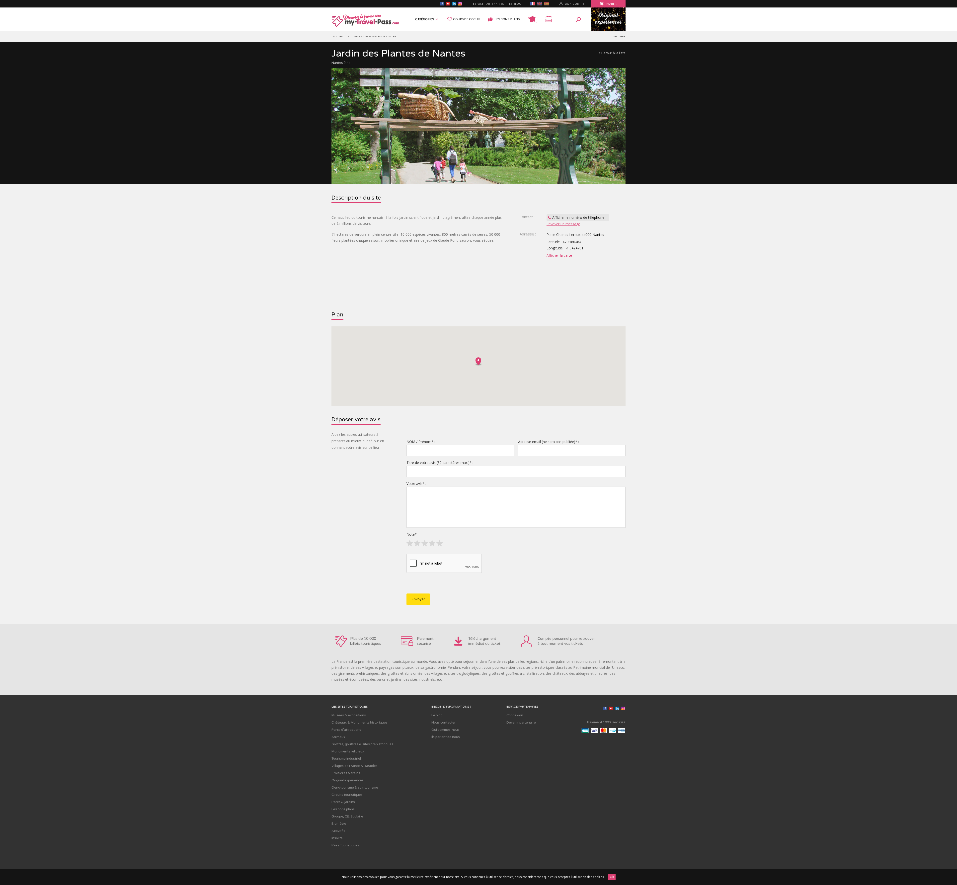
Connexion (514, 715)
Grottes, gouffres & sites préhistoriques (362, 744)
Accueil (338, 36)
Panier (611, 3)
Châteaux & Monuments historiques (359, 723)
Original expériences (347, 780)
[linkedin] (454, 4)
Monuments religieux (347, 751)
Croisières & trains (345, 773)
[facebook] (442, 4)
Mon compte (574, 3)
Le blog (515, 3)
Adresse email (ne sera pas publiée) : (548, 441)
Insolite (337, 838)
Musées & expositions (348, 715)
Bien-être (338, 824)
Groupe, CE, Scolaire (347, 816)
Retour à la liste (613, 53)
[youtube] (448, 4)
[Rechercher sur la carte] (532, 19)
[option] (478, 126)
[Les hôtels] (549, 19)
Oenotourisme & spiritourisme (354, 788)
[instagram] (460, 4)
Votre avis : (416, 483)
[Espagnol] (546, 3)
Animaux (338, 737)
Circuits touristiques (347, 795)
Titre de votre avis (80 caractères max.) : (439, 462)
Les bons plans (507, 19)
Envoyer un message (563, 223)
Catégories (424, 19)
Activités (338, 831)
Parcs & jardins (343, 802)
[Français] (532, 3)
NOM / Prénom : (420, 441)
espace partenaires (488, 3)
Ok (612, 877)
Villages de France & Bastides (354, 766)
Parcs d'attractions (346, 730)
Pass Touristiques (345, 845)
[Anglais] (539, 3)
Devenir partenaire (521, 723)
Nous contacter (443, 723)
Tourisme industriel (346, 759)
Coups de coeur (466, 19)
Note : (412, 534)
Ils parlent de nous (445, 737)
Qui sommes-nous (445, 730)
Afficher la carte (559, 255)
